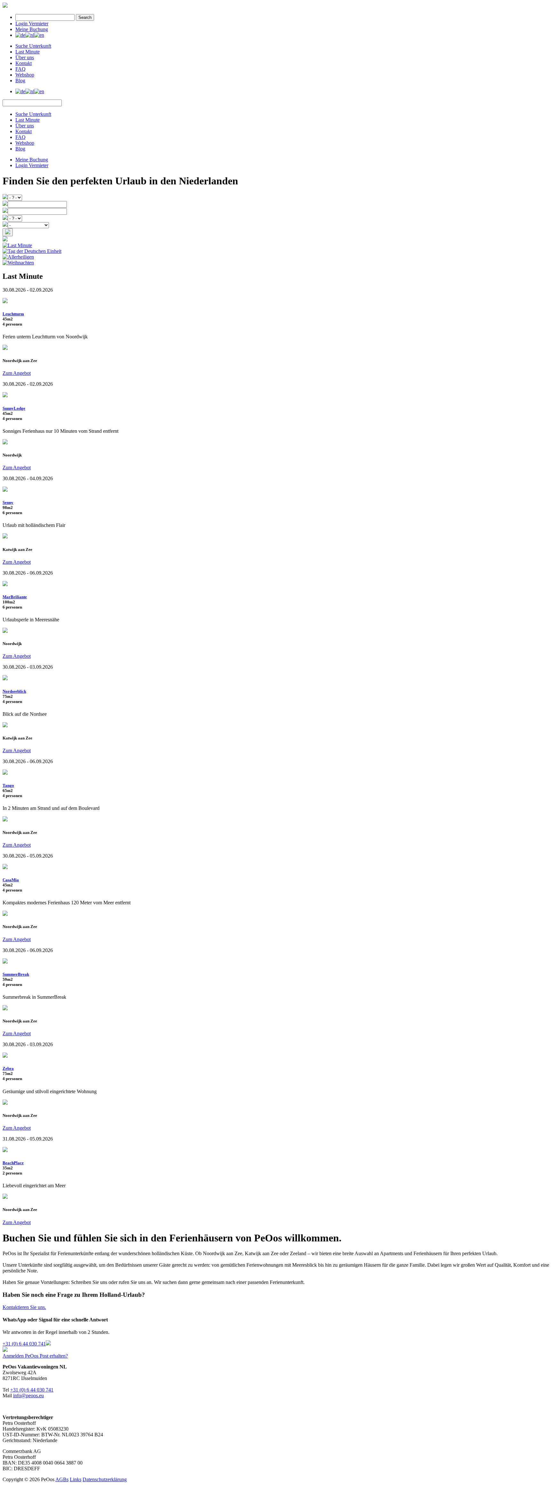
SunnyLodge (14, 408)
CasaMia (11, 879)
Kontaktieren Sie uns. (24, 1307)
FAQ (20, 69)
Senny (8, 502)
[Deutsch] (20, 35)
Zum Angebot (17, 373)
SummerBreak (16, 974)
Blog (20, 80)
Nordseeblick (14, 691)
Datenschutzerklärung (105, 1479)
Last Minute (27, 51)
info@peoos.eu (28, 1395)
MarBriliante (15, 596)
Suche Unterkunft (33, 46)
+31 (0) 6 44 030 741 (24, 1343)
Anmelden (14, 1356)
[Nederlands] (29, 35)
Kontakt (23, 63)
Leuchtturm (13, 313)
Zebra (8, 1068)
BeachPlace (13, 1162)
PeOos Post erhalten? (46, 1356)
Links (75, 1479)
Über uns (24, 57)
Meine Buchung (31, 29)
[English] (39, 35)
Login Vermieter (31, 23)
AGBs (61, 1479)
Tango (8, 785)
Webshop (24, 74)
